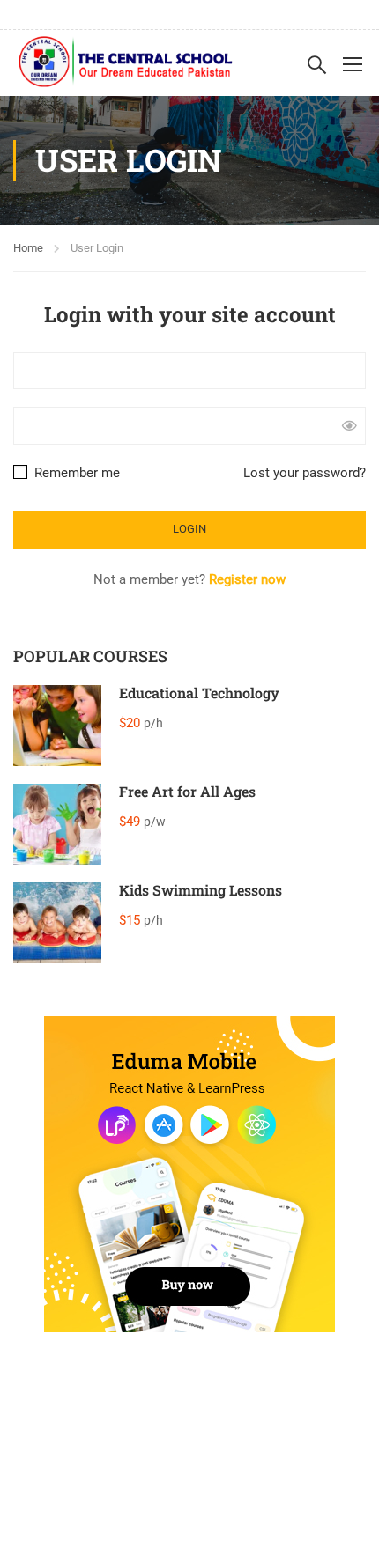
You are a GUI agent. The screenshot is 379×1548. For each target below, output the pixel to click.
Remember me (75, 473)
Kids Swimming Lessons (200, 890)
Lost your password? (304, 473)
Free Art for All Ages (187, 791)
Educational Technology (199, 692)
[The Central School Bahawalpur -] (125, 63)
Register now (247, 579)
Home (28, 247)
